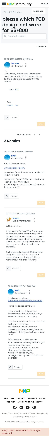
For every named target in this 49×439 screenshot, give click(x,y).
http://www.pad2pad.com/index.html (25, 300)
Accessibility (17, 417)
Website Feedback (29, 417)
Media (42, 398)
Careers (21, 398)
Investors (32, 398)
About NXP (9, 398)
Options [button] (40, 46)
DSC (17, 90)
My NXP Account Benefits (30, 402)
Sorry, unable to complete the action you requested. (21, 431)
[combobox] (24, 36)
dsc (16, 105)
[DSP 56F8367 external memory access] (39, 134)
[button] (26, 65)
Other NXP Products (12, 12)
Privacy (4, 413)
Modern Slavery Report (39, 413)
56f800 (10, 105)
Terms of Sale (24, 413)
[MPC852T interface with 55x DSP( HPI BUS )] (35, 134)
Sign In (44, 4)
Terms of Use (13, 413)
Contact (10, 402)
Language (38, 11)
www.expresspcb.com (14, 168)
